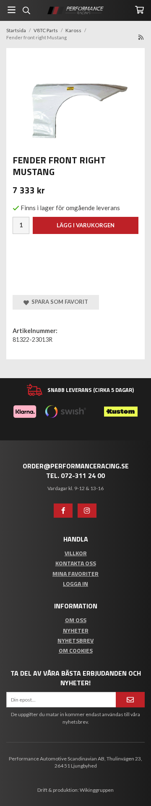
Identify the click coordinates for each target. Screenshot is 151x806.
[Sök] (26, 10)
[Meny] (11, 9)
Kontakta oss (75, 563)
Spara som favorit (58, 301)
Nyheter (76, 630)
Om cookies (76, 650)
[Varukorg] (139, 9)
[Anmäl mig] (130, 699)
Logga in (75, 583)
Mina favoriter (75, 573)
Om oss (75, 619)
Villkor (76, 553)
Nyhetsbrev (75, 640)
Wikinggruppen (97, 790)
